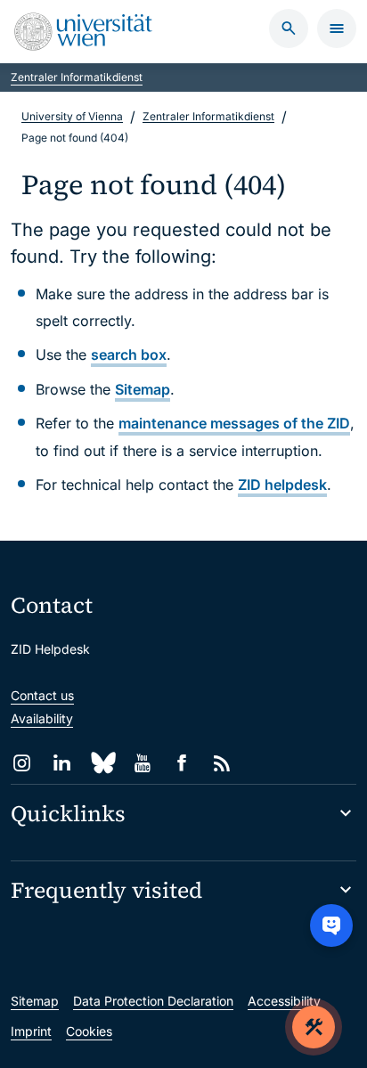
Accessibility (284, 1000)
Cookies (89, 1031)
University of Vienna (72, 116)
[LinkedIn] (62, 763)
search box (129, 354)
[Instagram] (22, 763)
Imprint (31, 1031)
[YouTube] (142, 763)
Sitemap (142, 389)
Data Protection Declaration (153, 1000)
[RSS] (222, 763)
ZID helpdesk (282, 484)
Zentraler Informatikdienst (77, 77)
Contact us (42, 695)
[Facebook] (182, 763)
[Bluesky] (102, 763)
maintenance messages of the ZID (234, 423)
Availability (42, 718)
